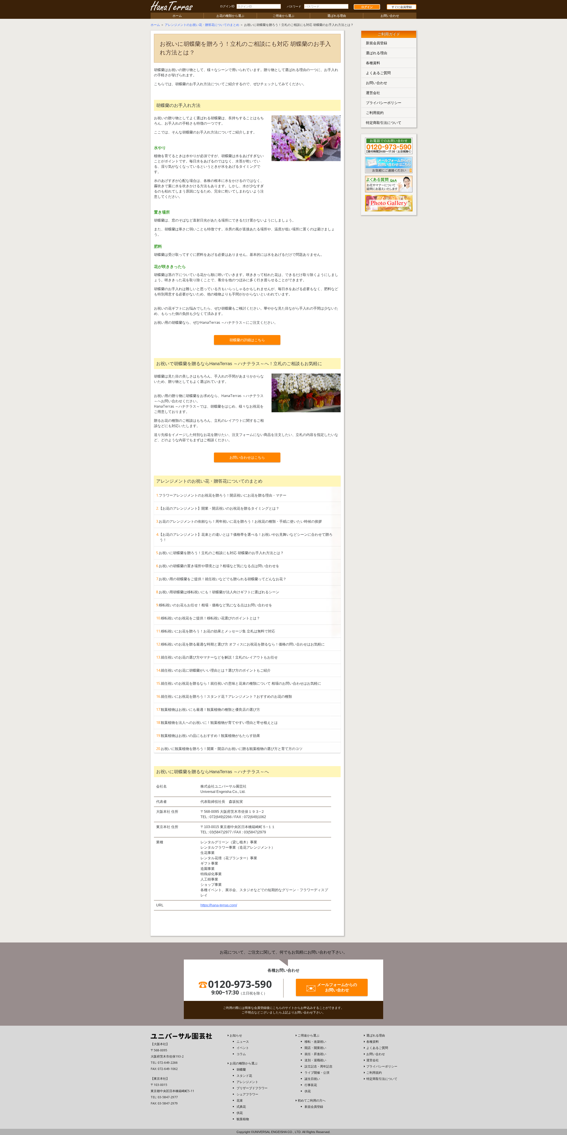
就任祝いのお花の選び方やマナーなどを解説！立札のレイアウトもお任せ (219, 657)
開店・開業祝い (315, 1048)
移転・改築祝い (315, 1041)
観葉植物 (243, 1119)
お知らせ (236, 1035)
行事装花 (311, 1085)
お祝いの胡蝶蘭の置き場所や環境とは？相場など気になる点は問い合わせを (219, 565)
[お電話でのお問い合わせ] (389, 145)
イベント (243, 1048)
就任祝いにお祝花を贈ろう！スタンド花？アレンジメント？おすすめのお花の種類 (226, 696)
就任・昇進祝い (315, 1054)
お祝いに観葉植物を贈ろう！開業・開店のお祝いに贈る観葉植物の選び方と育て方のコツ (232, 748)
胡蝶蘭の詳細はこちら (247, 339)
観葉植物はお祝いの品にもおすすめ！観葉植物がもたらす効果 (210, 735)
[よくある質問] (389, 183)
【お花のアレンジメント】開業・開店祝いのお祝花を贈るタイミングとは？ (219, 508)
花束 (240, 1100)
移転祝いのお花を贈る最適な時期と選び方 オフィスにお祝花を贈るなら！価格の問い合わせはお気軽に (243, 644)
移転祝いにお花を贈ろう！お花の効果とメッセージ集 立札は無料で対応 (218, 631)
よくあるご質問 (378, 72)
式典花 (241, 1106)
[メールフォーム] (389, 164)
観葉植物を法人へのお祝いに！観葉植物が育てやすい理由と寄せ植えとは (219, 722)
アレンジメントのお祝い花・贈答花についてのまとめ (202, 25)
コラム (241, 1054)
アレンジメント (247, 1082)
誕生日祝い (312, 1079)
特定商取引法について (383, 122)
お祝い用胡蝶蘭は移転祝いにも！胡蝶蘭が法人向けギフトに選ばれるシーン (219, 592)
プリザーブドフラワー (252, 1088)
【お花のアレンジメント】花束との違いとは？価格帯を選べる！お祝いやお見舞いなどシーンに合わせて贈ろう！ (245, 537)
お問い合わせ (390, 15)
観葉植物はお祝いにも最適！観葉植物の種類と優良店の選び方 (210, 709)
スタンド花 (244, 1075)
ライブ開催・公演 (317, 1072)
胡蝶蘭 (241, 1069)
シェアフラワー (247, 1094)
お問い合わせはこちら (247, 457)
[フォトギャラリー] (389, 202)
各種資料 (373, 62)
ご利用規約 (375, 112)
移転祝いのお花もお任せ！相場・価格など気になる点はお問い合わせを (215, 605)
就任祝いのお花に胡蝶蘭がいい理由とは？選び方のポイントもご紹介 (216, 670)
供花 (240, 1113)
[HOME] (181, 1035)
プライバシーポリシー (383, 102)
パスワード (294, 6)
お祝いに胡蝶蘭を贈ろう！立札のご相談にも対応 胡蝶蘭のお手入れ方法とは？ (221, 552)
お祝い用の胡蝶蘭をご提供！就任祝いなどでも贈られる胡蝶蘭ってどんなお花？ (222, 578)
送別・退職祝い (315, 1060)
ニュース (243, 1041)
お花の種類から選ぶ (230, 15)
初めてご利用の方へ (312, 1100)
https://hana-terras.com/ (218, 905)
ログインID (227, 6)
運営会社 (373, 92)
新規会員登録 (376, 42)
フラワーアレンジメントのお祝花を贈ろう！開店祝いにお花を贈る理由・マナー (222, 495)
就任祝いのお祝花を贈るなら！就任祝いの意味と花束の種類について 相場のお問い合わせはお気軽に (241, 683)
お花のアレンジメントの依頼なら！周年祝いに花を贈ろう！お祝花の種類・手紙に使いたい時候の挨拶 (240, 521)
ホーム (177, 15)
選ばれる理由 (336, 15)
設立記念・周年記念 (318, 1066)
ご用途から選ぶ (283, 15)
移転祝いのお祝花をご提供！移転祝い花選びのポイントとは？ (210, 618)
